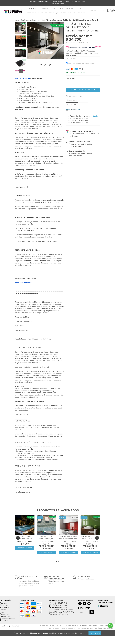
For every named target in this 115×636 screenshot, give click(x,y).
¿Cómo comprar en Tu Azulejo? (70, 13)
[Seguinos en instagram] (80, 603)
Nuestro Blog (47, 13)
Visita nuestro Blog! (59, 607)
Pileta (78, 8)
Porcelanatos (32, 13)
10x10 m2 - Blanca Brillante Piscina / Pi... (24, 538)
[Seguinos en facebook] (84, 603)
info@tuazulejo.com (59, 605)
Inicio (17, 20)
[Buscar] (103, 11)
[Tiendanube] (10, 626)
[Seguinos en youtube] (89, 603)
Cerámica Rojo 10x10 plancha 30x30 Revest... (68, 538)
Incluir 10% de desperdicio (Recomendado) (81, 63)
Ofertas (69, 8)
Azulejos (33, 8)
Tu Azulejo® (57, 8)
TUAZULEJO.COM (22, 78)
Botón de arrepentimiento (104, 628)
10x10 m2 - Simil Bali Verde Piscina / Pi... (46, 538)
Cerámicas (44, 8)
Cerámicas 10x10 (38, 20)
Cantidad (70, 79)
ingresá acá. (88, 628)
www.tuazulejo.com (23, 282)
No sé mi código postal (73, 109)
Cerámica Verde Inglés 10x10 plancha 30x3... (90, 538)
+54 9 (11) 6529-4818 (59, 603)
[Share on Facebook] (41, 64)
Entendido (95, 633)
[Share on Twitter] (45, 64)
